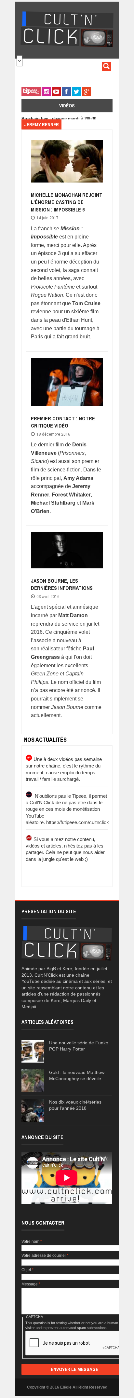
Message (30, 1284)
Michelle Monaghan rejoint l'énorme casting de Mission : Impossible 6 (66, 202)
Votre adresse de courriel (44, 1255)
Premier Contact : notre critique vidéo (63, 422)
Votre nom (31, 1241)
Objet (27, 1270)
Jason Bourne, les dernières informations (62, 584)
